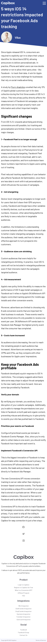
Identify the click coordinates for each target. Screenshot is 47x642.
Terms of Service (41, 640)
